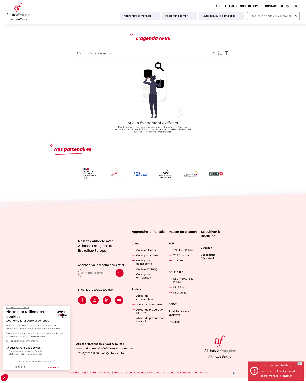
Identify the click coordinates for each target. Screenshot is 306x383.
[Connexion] (288, 6)
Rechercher (296, 16)
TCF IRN (178, 260)
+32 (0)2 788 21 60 (87, 353)
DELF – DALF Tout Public (184, 280)
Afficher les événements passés (94, 53)
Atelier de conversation (144, 297)
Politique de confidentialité (130, 372)
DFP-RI (173, 304)
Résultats (174, 322)
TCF (171, 243)
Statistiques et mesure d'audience (25, 354)
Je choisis (20, 367)
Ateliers (136, 289)
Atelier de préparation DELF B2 (150, 311)
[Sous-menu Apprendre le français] (155, 16)
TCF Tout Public (183, 250)
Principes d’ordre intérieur (165, 372)
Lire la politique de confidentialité (22, 341)
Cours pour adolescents (144, 262)
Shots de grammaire (149, 304)
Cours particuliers (147, 255)
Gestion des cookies (195, 372)
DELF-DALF (176, 272)
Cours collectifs (146, 250)
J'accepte (53, 367)
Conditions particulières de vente (91, 372)
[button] (4, 377)
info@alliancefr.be (113, 353)
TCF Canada (181, 255)
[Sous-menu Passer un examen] (193, 16)
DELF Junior (180, 292)
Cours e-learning (146, 269)
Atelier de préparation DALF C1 (150, 319)
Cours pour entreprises (143, 275)
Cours (135, 243)
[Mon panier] (282, 6)
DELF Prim (179, 287)
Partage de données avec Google (25, 351)
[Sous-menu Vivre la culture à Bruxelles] (240, 16)
